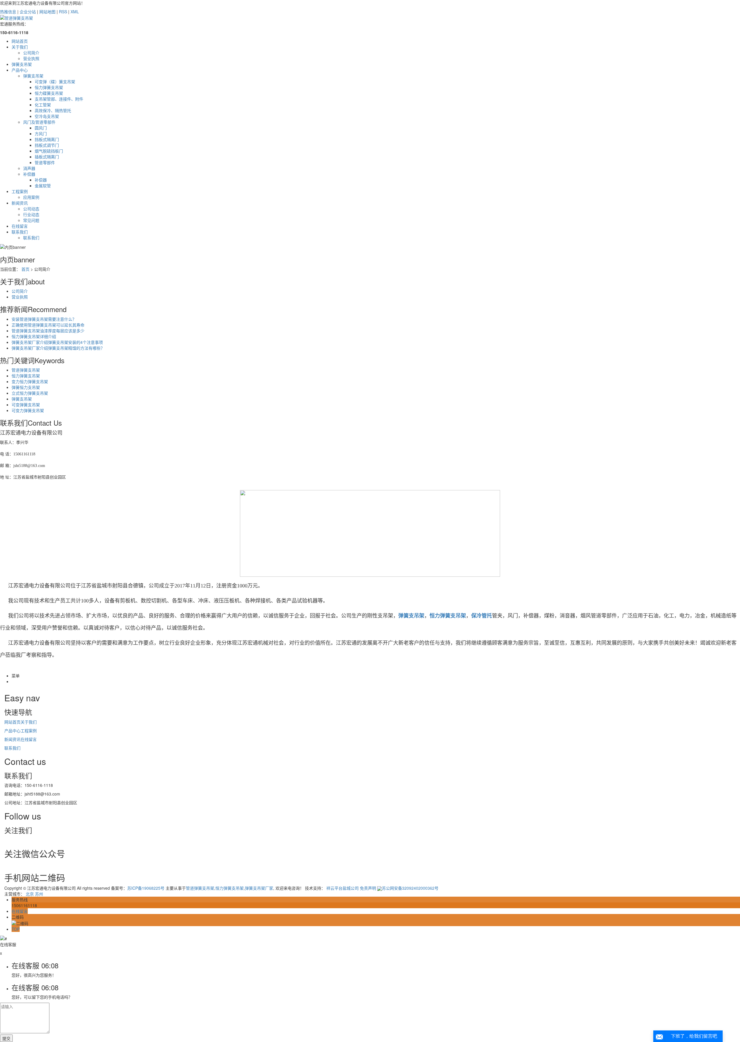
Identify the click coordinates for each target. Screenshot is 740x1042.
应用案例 (31, 197)
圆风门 (41, 128)
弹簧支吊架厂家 (259, 888)
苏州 (39, 894)
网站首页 (20, 41)
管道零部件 (45, 162)
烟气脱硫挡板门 (49, 151)
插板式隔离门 (47, 157)
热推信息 (8, 11)
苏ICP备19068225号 (145, 888)
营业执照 (31, 58)
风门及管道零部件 (39, 122)
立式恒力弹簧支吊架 (30, 393)
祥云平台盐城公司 (342, 888)
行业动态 (31, 214)
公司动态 (31, 209)
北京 (30, 894)
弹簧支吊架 (22, 64)
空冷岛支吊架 (47, 116)
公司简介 (31, 52)
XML (75, 11)
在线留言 (20, 226)
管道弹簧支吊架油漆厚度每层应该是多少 (48, 330)
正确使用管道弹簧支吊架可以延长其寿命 (48, 325)
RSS (63, 11)
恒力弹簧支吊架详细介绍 (34, 336)
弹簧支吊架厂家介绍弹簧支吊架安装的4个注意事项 (57, 342)
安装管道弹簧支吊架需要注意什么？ (44, 319)
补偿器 (29, 174)
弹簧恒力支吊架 (26, 387)
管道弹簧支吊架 (26, 370)
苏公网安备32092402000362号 (410, 888)
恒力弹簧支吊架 (49, 87)
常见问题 (31, 220)
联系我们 (20, 232)
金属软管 (43, 185)
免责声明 (368, 888)
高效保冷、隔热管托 (53, 110)
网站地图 (47, 11)
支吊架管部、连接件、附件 (59, 99)
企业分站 (28, 11)
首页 (25, 269)
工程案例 (20, 191)
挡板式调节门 (47, 145)
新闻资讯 (20, 203)
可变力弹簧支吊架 (28, 410)
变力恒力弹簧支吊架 (30, 381)
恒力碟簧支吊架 (49, 93)
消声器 (29, 168)
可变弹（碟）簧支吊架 (55, 81)
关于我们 (20, 47)
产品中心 (20, 70)
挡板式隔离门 (47, 139)
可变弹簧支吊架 (26, 404)
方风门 (41, 133)
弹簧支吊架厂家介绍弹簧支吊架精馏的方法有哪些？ (58, 348)
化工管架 (43, 104)
